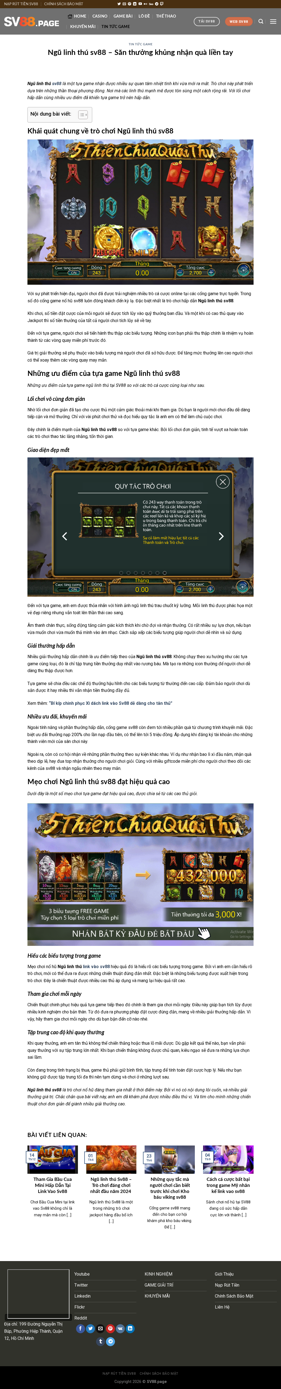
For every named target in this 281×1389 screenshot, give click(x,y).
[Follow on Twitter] (119, 4)
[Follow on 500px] (151, 4)
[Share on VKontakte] (120, 1329)
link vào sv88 (96, 966)
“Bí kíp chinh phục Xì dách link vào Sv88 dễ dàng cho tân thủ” (110, 703)
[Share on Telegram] (110, 1341)
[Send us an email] (124, 4)
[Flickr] (145, 4)
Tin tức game (116, 27)
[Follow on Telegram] (156, 4)
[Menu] (273, 21)
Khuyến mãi (82, 27)
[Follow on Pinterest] (129, 4)
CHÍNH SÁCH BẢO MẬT (63, 4)
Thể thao (166, 16)
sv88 (56, 83)
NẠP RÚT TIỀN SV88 (21, 4)
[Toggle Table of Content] (80, 114)
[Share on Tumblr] (100, 1341)
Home (80, 16)
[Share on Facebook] (80, 1329)
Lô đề (144, 16)
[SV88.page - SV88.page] (31, 22)
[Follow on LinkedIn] (134, 4)
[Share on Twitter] (90, 1329)
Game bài (123, 16)
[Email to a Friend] (100, 1329)
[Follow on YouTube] (140, 4)
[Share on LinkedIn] (130, 1329)
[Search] (260, 21)
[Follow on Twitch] (162, 4)
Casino (100, 16)
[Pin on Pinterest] (110, 1329)
